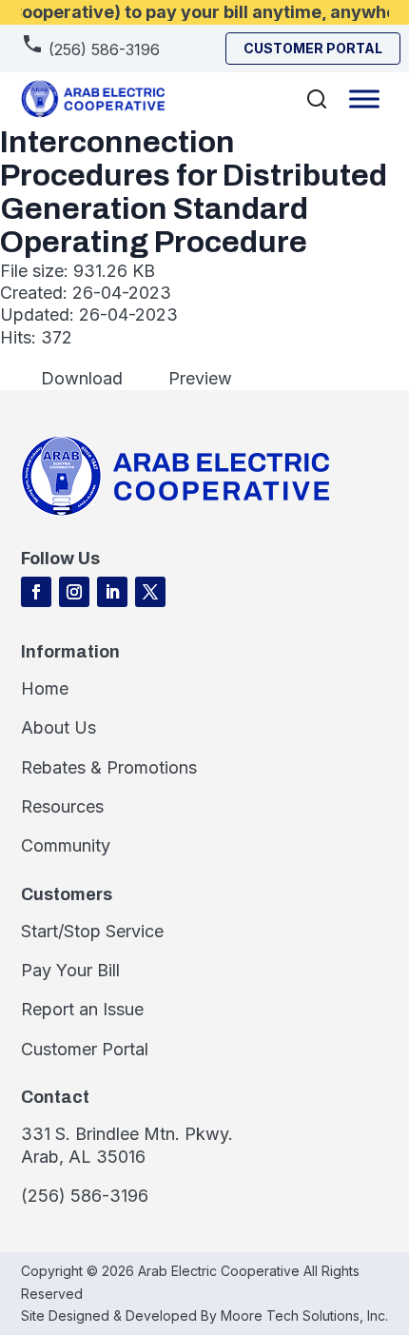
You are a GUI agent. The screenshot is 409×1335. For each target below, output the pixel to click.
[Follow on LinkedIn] (112, 592)
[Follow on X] (150, 592)
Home (44, 688)
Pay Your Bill (70, 970)
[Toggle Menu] (364, 98)
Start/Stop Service (92, 931)
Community (65, 845)
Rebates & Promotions (109, 767)
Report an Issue (82, 1009)
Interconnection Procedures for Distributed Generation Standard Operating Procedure (193, 193)
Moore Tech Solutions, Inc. (304, 1315)
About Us (58, 727)
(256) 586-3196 (102, 49)
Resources (62, 806)
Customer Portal (84, 1049)
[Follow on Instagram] (74, 592)
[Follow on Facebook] (36, 592)
